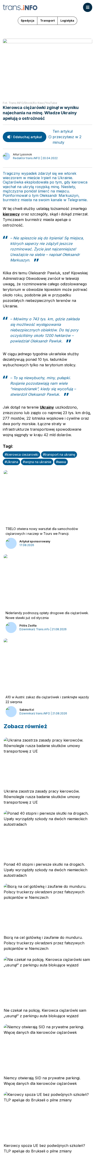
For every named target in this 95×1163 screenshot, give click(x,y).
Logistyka (67, 20)
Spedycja (27, 20)
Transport (47, 20)
